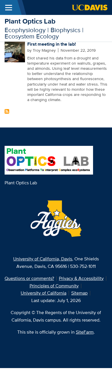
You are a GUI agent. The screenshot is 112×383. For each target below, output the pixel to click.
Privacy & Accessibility (81, 278)
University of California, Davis (42, 259)
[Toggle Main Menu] (8, 7)
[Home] (49, 159)
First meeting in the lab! (51, 44)
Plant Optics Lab (30, 21)
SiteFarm (85, 332)
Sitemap (79, 293)
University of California (43, 293)
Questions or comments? (29, 278)
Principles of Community (54, 286)
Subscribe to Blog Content (7, 111)
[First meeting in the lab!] (15, 51)
